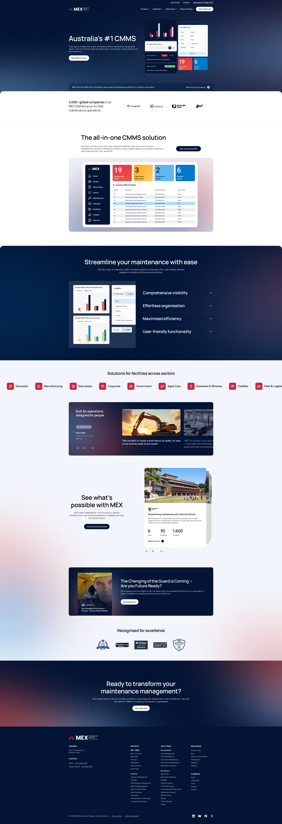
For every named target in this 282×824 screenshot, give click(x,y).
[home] (79, 9)
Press (193, 783)
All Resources (196, 750)
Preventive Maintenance (170, 760)
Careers (194, 786)
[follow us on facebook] (205, 816)
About (193, 777)
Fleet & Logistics (167, 783)
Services (134, 760)
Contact (194, 789)
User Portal (135, 769)
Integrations (135, 763)
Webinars (194, 763)
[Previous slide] (78, 448)
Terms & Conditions (132, 816)
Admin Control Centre (138, 789)
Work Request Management (141, 783)
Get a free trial (205, 9)
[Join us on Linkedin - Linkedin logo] (193, 816)
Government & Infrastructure (171, 789)
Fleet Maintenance (167, 756)
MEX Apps (134, 756)
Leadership (195, 780)
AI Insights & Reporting (139, 801)
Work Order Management (170, 763)
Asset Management (168, 753)
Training (194, 766)
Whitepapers (195, 760)
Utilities (163, 804)
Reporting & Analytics (168, 766)
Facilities (164, 780)
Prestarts (134, 780)
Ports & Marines (166, 801)
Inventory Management (139, 777)
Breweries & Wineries (168, 777)
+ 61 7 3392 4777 (80, 763)
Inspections (135, 795)
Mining (163, 798)
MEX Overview (136, 753)
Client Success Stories (199, 756)
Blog (192, 753)
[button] (145, 9)
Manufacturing (166, 795)
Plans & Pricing (136, 766)
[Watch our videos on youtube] (199, 816)
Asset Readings (136, 792)
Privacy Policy (117, 816)
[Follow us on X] (212, 816)
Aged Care (165, 774)
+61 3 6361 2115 (86, 767)
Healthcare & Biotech (168, 792)
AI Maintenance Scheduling (140, 798)
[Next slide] (84, 448)
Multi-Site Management (139, 786)
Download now (129, 602)
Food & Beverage (167, 786)
